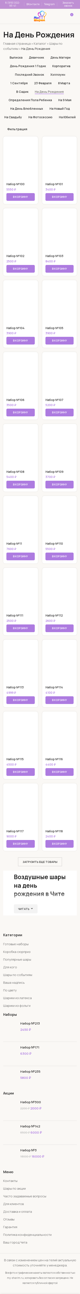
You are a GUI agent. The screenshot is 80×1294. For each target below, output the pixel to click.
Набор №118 (54, 831)
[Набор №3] (10, 1156)
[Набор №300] (10, 1108)
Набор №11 (14, 544)
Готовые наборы (16, 944)
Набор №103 (54, 256)
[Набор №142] (10, 1132)
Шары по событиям (17, 975)
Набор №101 (54, 184)
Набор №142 (30, 1126)
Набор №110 (54, 544)
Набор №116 (54, 759)
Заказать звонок (68, 4)
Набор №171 (29, 1047)
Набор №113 (15, 687)
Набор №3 (28, 1150)
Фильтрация (17, 129)
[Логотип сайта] (40, 16)
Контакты (10, 1181)
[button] (20, 197)
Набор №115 (15, 759)
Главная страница (17, 43)
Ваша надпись (14, 982)
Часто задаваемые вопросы (24, 1196)
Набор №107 (54, 400)
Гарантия (10, 1227)
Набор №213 (30, 1023)
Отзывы (9, 1219)
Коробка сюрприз (17, 951)
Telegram (49, 4)
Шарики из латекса (17, 998)
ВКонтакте (32, 4)
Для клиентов (13, 1204)
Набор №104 (15, 328)
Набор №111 (14, 615)
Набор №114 (54, 687)
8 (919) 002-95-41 (12, 4)
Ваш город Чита (15, 1242)
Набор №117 (15, 831)
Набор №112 (54, 615)
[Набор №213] (10, 1029)
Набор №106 (15, 400)
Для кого (10, 967)
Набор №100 (15, 184)
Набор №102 (15, 256)
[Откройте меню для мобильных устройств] (9, 16)
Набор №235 (30, 1071)
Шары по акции (14, 1188)
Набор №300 (30, 1102)
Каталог (40, 43)
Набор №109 (54, 472)
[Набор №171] (10, 1053)
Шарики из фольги (17, 1005)
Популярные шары (17, 959)
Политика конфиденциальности (27, 1234)
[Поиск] (22, 16)
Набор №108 (15, 472)
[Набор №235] (10, 1078)
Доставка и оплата (17, 1211)
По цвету (10, 990)
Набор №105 (54, 328)
